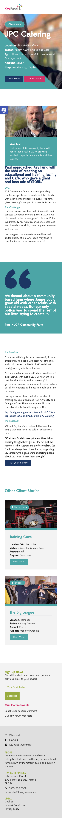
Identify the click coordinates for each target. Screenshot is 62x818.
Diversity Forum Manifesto (18, 715)
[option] (31, 51)
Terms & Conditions (15, 805)
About (8, 752)
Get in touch (34, 78)
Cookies (9, 801)
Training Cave (21, 537)
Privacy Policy (12, 808)
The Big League (22, 613)
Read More (14, 78)
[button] (4, 110)
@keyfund (14, 735)
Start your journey (18, 462)
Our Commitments (17, 705)
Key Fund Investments (21, 744)
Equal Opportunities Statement (21, 710)
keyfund (13, 739)
